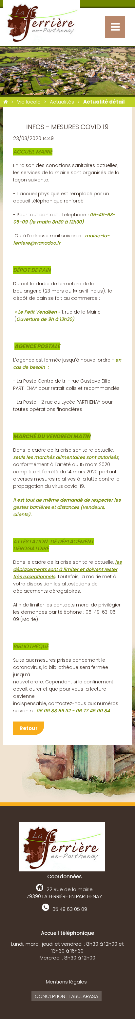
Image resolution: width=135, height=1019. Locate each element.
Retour (29, 728)
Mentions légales (66, 981)
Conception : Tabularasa (66, 996)
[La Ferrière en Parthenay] (5, 101)
